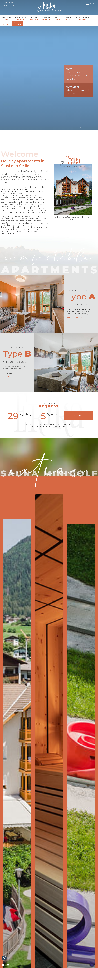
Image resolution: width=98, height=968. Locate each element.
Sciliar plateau (82, 18)
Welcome (6, 18)
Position (6, 23)
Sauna (57, 18)
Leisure (67, 18)
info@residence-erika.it (9, 5)
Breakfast (46, 18)
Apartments (20, 18)
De (94, 3)
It (90, 3)
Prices (34, 18)
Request (18, 23)
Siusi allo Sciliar (7, 187)
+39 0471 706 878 (8, 3)
